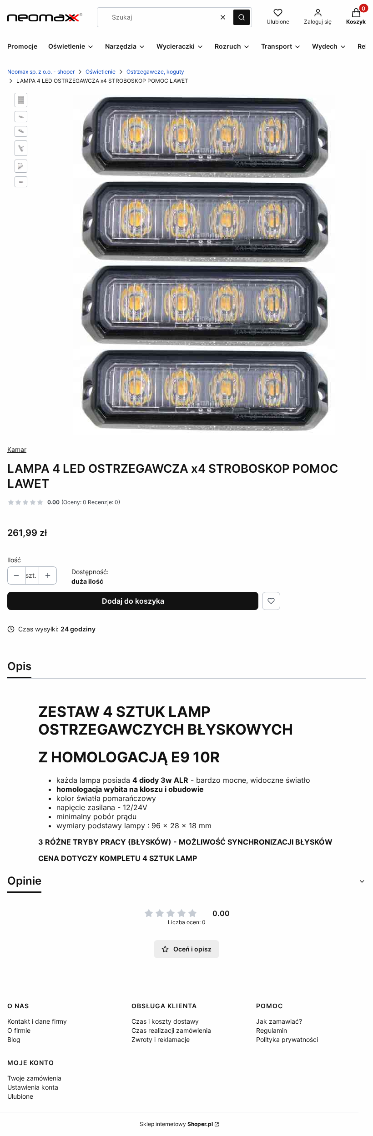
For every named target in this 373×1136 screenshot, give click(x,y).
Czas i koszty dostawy (165, 1021)
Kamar (16, 449)
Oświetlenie (101, 71)
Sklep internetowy (176, 1124)
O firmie (18, 1030)
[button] (241, 17)
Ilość (14, 560)
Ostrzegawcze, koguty (155, 71)
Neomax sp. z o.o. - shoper (41, 71)
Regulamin (271, 1030)
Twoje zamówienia (34, 1078)
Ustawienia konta (32, 1087)
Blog (13, 1039)
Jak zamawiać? (279, 1021)
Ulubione (20, 1096)
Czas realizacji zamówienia (171, 1030)
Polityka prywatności (287, 1039)
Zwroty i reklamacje (160, 1039)
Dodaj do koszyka (133, 601)
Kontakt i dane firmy (37, 1021)
